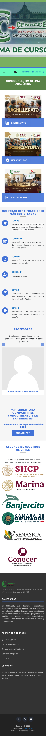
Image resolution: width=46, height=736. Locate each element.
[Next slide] (42, 344)
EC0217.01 (17, 238)
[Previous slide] (3, 344)
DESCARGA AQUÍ (23, 433)
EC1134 (15, 290)
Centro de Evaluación (10, 644)
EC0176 (15, 220)
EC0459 (16, 256)
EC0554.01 (17, 272)
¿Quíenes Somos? (9, 640)
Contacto (5, 658)
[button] (16, 71)
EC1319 (15, 308)
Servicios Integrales (10, 654)
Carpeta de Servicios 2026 (13, 649)
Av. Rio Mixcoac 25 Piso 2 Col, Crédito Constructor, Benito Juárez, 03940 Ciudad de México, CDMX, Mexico (22, 675)
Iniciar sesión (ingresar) (33, 72)
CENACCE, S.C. (28, 728)
